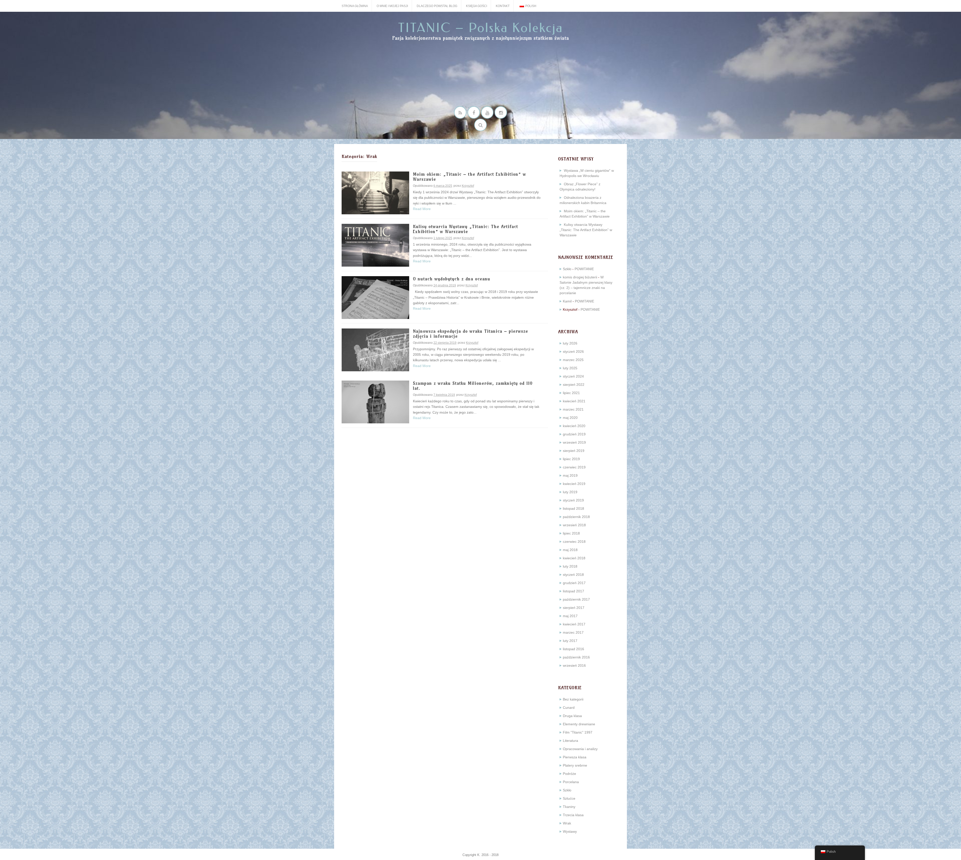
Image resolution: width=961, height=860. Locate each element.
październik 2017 (576, 599)
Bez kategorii (573, 699)
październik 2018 (576, 517)
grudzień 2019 (574, 434)
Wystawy (570, 831)
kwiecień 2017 (574, 624)
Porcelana (571, 782)
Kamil (567, 301)
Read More (422, 209)
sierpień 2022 (573, 385)
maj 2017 (570, 616)
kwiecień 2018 (574, 558)
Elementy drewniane (579, 724)
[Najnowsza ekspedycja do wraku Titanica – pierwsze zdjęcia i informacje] (375, 350)
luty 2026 (570, 343)
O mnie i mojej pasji (392, 6)
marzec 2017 (573, 632)
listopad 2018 (573, 508)
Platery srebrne (575, 765)
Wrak (567, 823)
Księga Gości (476, 6)
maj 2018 (570, 550)
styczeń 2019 (573, 500)
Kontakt (503, 6)
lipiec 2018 (571, 533)
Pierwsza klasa (574, 757)
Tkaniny (569, 807)
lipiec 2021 (571, 393)
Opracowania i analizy (580, 749)
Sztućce (569, 798)
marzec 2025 (573, 360)
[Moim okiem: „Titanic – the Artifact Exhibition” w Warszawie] (375, 193)
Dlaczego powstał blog (437, 6)
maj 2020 (570, 418)
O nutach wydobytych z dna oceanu (451, 279)
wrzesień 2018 (574, 525)
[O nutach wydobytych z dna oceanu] (375, 297)
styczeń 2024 (573, 376)
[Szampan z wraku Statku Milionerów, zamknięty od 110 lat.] (375, 402)
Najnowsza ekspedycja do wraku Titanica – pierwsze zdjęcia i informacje (470, 334)
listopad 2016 (573, 649)
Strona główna (355, 6)
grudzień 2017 (574, 583)
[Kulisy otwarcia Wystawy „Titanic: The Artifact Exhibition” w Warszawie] (375, 245)
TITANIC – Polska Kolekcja (480, 28)
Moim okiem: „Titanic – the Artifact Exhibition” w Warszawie (469, 177)
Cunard (569, 708)
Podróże (569, 774)
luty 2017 (570, 641)
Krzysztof (468, 186)
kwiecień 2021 (574, 401)
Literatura (570, 741)
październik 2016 (576, 657)
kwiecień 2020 (574, 426)
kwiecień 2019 (574, 484)
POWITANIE (584, 269)
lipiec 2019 (571, 459)
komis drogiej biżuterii (580, 277)
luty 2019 (570, 492)
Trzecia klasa (573, 815)
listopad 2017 (573, 591)
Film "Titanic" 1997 (577, 732)
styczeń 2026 (573, 352)
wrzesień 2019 (574, 442)
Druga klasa (572, 716)
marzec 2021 (573, 409)
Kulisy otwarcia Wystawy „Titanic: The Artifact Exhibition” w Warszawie (465, 229)
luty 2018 (570, 566)
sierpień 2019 (573, 451)
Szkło (567, 269)
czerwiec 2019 (574, 467)
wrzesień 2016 (574, 665)
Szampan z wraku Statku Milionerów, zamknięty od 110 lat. (473, 386)
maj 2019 (570, 475)
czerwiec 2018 (574, 542)
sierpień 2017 (573, 608)
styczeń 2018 (573, 575)
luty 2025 (570, 368)
